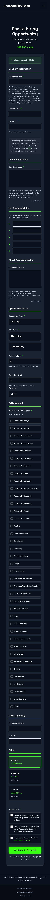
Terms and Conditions (25, 888)
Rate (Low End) (20, 356)
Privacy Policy (25, 896)
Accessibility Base (16, 6)
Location (17, 121)
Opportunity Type (21, 316)
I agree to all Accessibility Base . (26, 839)
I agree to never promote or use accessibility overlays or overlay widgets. (26, 817)
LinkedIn (12, 736)
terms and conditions (22, 840)
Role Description (20, 167)
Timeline (12, 388)
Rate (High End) (15, 375)
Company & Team (16, 267)
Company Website (16, 723)
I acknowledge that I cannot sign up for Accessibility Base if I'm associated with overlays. (26, 828)
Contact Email (19, 108)
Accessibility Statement (25, 892)
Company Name (20, 76)
